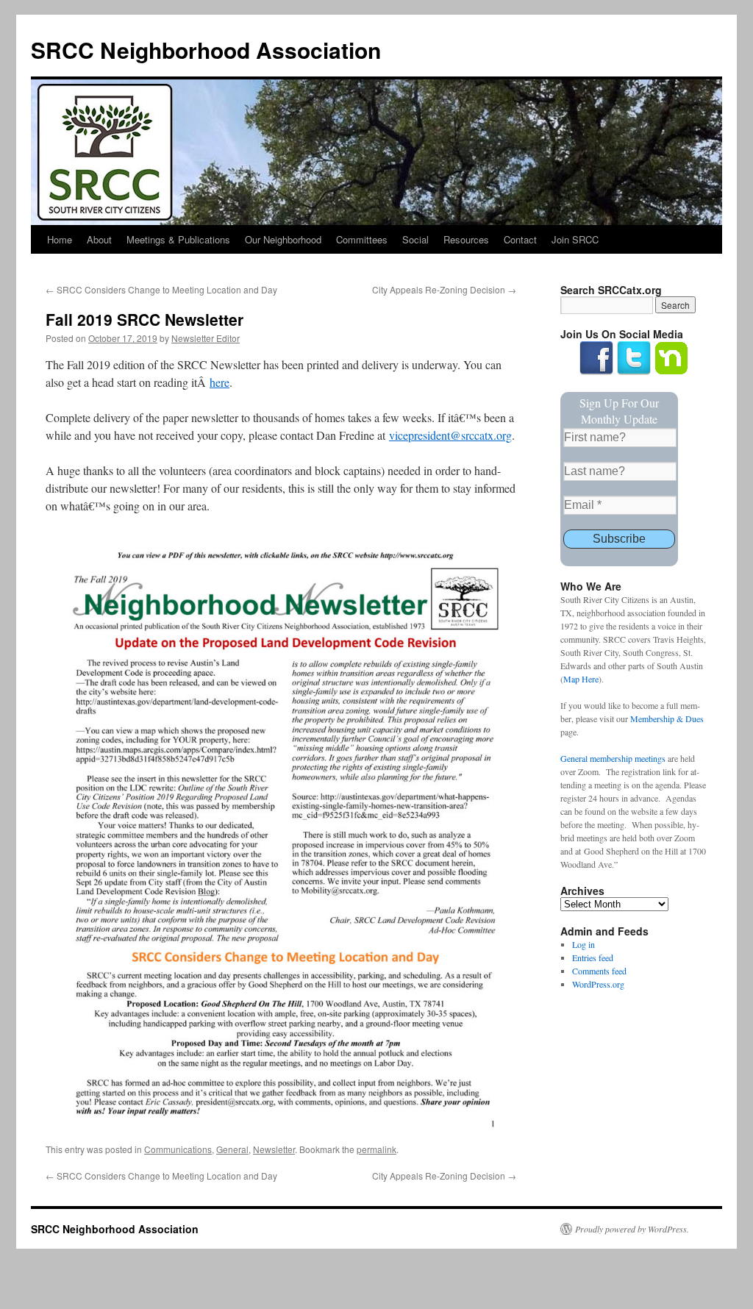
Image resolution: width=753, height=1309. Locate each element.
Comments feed (599, 971)
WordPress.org (598, 984)
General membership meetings (612, 758)
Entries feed (592, 957)
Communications (178, 1149)
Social (415, 239)
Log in (583, 944)
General (232, 1149)
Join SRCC (575, 239)
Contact (520, 239)
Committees (362, 239)
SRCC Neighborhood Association (206, 49)
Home (59, 239)
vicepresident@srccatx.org (450, 435)
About (99, 239)
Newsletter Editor (205, 338)
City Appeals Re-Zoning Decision (444, 289)
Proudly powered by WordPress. (632, 1229)
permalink (376, 1149)
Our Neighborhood (283, 239)
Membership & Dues (667, 718)
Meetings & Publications (178, 239)
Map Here (581, 679)
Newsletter (274, 1149)
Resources (466, 239)
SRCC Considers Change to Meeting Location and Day (161, 289)
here (219, 382)
